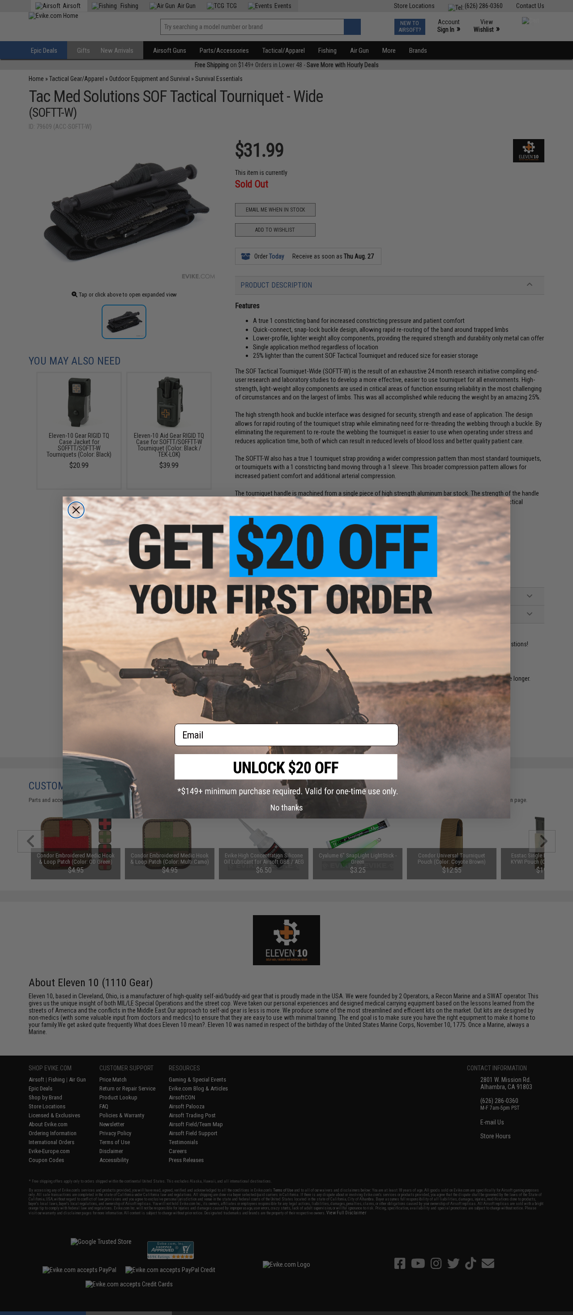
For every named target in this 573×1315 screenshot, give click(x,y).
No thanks (286, 807)
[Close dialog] (76, 510)
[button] (286, 775)
